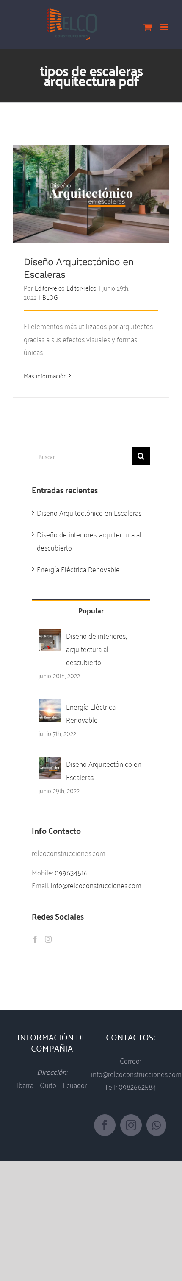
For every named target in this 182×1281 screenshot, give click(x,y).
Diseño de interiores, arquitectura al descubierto (89, 540)
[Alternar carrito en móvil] (147, 26)
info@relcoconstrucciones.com (96, 884)
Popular (91, 610)
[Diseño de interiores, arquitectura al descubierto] (50, 635)
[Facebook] (35, 939)
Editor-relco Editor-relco (66, 288)
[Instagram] (48, 939)
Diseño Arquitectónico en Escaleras (91, 187)
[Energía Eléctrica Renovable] (50, 706)
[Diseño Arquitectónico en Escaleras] (50, 763)
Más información (45, 375)
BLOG (50, 297)
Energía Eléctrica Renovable (78, 568)
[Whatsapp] (156, 1125)
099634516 (71, 871)
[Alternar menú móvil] (164, 26)
